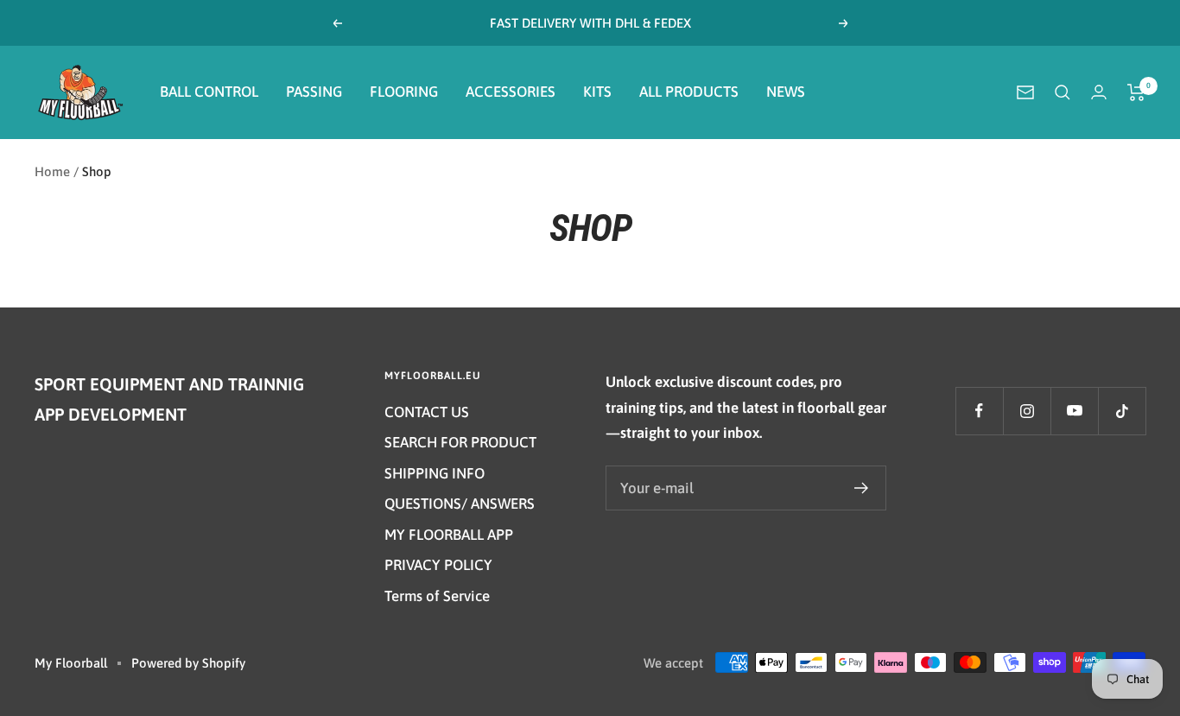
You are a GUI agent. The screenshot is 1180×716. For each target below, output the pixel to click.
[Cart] (1136, 92)
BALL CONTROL (209, 91)
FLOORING (404, 91)
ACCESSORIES (510, 91)
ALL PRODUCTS (689, 91)
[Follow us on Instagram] (1026, 410)
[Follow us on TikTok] (1121, 410)
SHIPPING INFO (434, 473)
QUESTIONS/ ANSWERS (459, 503)
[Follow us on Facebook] (979, 410)
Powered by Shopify (188, 663)
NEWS (785, 91)
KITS (597, 91)
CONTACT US (426, 412)
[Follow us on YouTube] (1074, 410)
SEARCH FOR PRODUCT (460, 442)
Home (52, 171)
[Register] (861, 488)
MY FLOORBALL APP (448, 534)
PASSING (314, 91)
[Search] (1062, 92)
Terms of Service (437, 596)
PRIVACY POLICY (438, 564)
